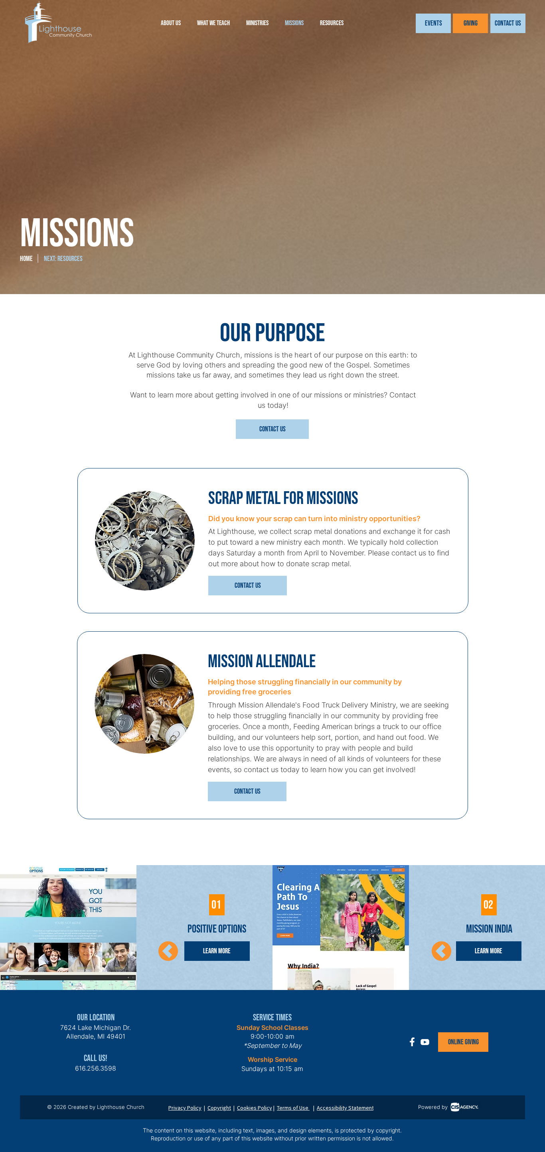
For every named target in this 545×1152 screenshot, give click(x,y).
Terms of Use (293, 1107)
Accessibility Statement (345, 1107)
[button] (433, 23)
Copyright (219, 1107)
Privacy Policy (184, 1107)
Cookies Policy (254, 1107)
